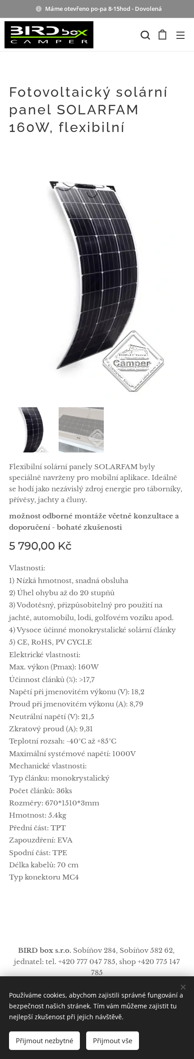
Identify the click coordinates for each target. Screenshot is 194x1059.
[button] (144, 35)
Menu (180, 35)
